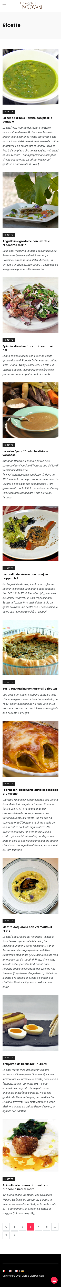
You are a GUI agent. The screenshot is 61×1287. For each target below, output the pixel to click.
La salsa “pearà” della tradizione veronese (25, 453)
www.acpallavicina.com (31, 255)
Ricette (8, 112)
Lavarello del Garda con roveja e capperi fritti (25, 576)
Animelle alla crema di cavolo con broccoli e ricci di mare (26, 1187)
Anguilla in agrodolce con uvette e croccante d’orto (26, 243)
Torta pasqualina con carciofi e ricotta (30, 689)
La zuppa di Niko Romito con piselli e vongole (28, 120)
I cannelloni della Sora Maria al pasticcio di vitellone (30, 792)
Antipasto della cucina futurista (25, 1064)
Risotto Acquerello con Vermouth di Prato (27, 929)
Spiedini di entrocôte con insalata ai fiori (28, 348)
